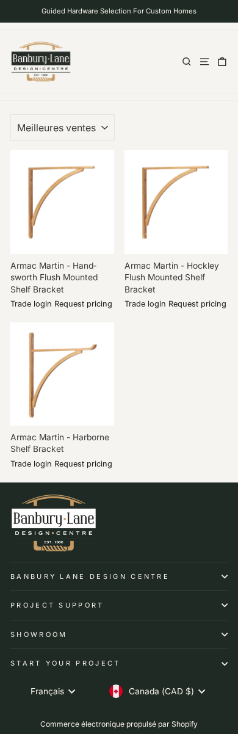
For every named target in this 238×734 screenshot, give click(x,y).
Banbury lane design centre (90, 576)
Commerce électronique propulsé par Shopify (119, 724)
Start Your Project (65, 663)
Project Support (57, 605)
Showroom (39, 634)
